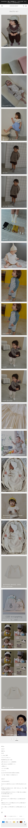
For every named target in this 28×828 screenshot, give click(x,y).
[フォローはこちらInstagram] (2, 812)
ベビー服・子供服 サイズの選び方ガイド (9, 775)
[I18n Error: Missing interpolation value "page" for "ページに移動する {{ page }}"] (11, 739)
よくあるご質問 (4, 755)
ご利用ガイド (4, 766)
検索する (3, 751)
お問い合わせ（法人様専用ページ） (8, 764)
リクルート (3, 770)
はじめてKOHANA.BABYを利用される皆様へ (10, 772)
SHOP (2, 753)
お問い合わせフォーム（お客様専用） (9, 761)
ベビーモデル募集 (5, 768)
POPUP (2, 749)
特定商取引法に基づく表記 (6, 759)
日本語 (20, 816)
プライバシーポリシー (5, 757)
